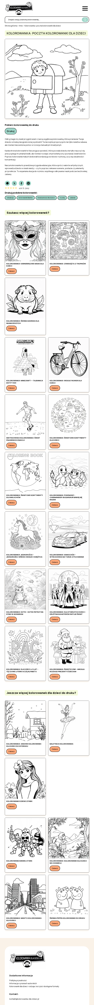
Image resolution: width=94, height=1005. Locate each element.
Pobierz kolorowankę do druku (22, 124)
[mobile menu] (85, 8)
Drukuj (11, 131)
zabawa (72, 198)
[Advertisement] (68, 306)
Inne (21, 25)
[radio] (6, 188)
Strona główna (11, 25)
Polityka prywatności (18, 980)
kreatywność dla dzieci (46, 198)
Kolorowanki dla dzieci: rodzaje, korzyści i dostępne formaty (34, 986)
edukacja (10, 198)
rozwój (62, 198)
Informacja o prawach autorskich (23, 983)
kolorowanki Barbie (26, 198)
